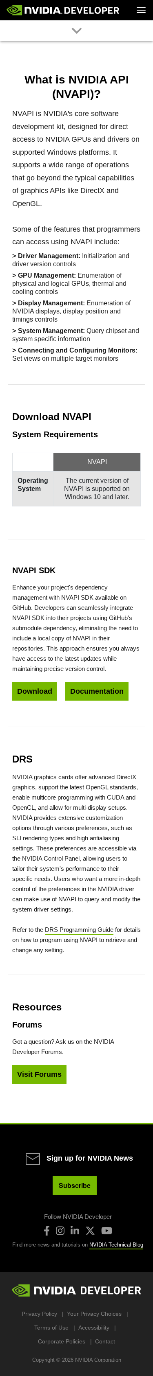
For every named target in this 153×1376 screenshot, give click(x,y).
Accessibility (93, 1327)
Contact (105, 1341)
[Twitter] (90, 1231)
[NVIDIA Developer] (64, 10)
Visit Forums (39, 1074)
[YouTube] (106, 1231)
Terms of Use (51, 1327)
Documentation (97, 691)
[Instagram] (60, 1231)
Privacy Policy (39, 1313)
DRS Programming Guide (79, 929)
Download (34, 691)
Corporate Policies (61, 1341)
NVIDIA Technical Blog (116, 1245)
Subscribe (75, 1185)
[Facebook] (47, 1231)
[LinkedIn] (75, 1231)
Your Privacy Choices (94, 1313)
